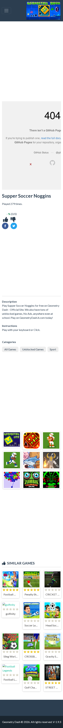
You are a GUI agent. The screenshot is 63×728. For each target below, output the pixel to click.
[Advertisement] (31, 61)
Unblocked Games (33, 349)
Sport (53, 349)
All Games (10, 349)
